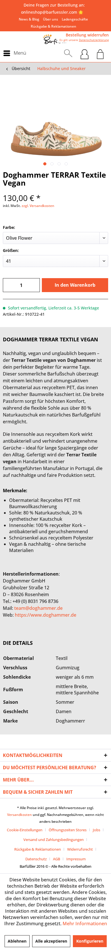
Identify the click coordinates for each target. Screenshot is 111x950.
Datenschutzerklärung (94, 40)
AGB (56, 858)
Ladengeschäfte (75, 19)
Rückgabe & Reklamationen (53, 26)
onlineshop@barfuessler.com (49, 12)
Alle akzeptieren (51, 941)
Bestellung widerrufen (87, 35)
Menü (20, 53)
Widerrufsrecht (80, 849)
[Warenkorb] (100, 53)
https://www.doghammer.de (45, 615)
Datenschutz (36, 858)
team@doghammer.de (38, 608)
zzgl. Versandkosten (38, 205)
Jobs (96, 829)
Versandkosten (19, 814)
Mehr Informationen (85, 923)
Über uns (50, 19)
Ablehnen (17, 941)
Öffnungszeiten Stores (68, 829)
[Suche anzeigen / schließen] (68, 53)
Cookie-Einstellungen (24, 829)
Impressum (76, 858)
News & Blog (29, 19)
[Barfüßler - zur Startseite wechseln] (55, 39)
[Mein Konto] (85, 53)
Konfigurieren (89, 941)
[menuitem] (29, 19)
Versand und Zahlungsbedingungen (53, 839)
